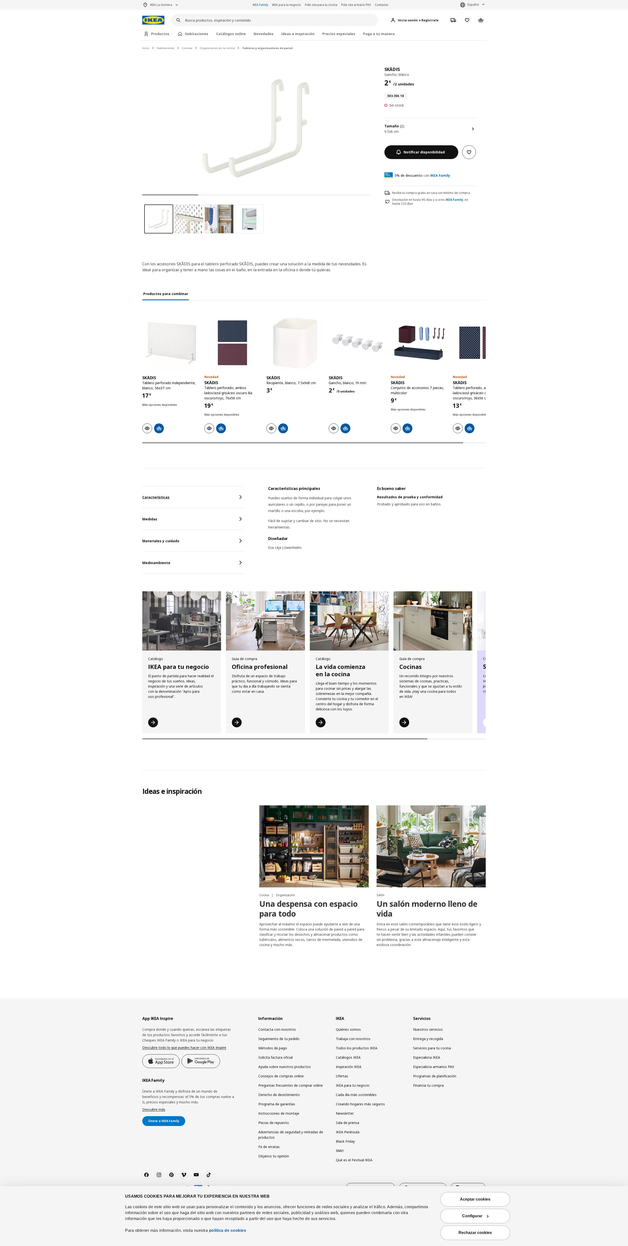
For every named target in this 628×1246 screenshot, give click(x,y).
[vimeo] (184, 1175)
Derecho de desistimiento (279, 1094)
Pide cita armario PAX (356, 5)
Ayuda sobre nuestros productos (284, 1066)
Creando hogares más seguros (360, 1104)
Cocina (264, 895)
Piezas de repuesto (273, 1122)
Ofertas (342, 1076)
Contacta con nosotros (277, 1029)
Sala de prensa (347, 1122)
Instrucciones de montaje (278, 1113)
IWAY (340, 1150)
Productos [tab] (160, 33)
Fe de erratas (269, 1146)
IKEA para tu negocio (286, 5)
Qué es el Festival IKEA (354, 1160)
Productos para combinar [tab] (165, 293)
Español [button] (473, 4)
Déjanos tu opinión (273, 1156)
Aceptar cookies (475, 1199)
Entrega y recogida (428, 1038)
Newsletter (345, 1113)
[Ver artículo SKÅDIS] (170, 342)
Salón (380, 895)
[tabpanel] (377, 521)
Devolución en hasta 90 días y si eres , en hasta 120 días (430, 202)
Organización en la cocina (217, 48)
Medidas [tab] (149, 519)
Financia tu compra (428, 1085)
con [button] (422, 175)
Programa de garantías (276, 1104)
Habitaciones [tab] (196, 33)
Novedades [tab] (264, 33)
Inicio (145, 48)
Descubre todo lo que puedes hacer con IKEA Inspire (184, 1047)
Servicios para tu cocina (432, 1048)
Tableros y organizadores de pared (267, 48)
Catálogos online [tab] (231, 33)
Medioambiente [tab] (156, 562)
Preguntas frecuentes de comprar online (290, 1085)
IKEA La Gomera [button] (161, 5)
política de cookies (227, 1230)
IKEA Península (347, 1132)
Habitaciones (165, 48)
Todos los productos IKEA (356, 1048)
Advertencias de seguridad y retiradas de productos (290, 1135)
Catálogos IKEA (348, 1057)
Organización (285, 895)
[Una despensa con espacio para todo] (313, 846)
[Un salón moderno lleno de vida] (431, 846)
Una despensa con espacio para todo (308, 908)
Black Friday (345, 1141)
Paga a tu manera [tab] (379, 33)
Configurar (472, 1216)
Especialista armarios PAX (433, 1066)
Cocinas (187, 48)
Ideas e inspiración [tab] (297, 33)
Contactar (382, 5)
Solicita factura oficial (275, 1057)
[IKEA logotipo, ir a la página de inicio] (153, 20)
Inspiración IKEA (348, 1066)
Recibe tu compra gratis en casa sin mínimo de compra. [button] (431, 193)
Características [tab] (156, 497)
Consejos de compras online (281, 1076)
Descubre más (153, 1109)
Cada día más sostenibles (356, 1094)
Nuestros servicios (428, 1029)
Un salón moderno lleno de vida (427, 908)
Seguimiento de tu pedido (279, 1038)
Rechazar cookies (475, 1233)
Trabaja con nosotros (353, 1038)
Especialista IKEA (426, 1057)
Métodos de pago (272, 1048)
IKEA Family (260, 5)
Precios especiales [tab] (338, 33)
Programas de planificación (434, 1076)
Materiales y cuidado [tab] (160, 541)
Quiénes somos (348, 1029)
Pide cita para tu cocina (321, 5)
